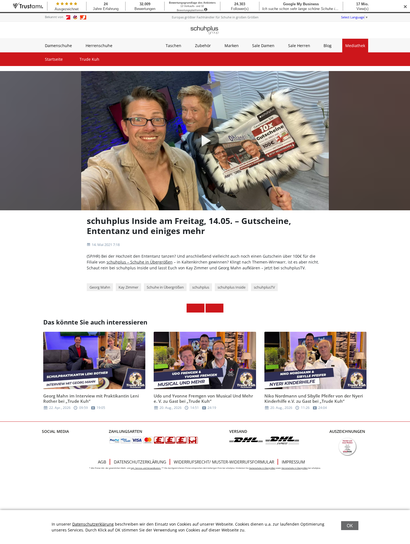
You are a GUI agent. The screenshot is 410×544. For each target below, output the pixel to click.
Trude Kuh (89, 59)
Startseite (54, 59)
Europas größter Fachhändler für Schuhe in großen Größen (215, 17)
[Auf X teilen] (200, 308)
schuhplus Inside (231, 287)
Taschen (173, 45)
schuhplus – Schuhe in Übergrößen (140, 262)
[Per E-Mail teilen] (218, 308)
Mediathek (355, 45)
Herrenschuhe (99, 45)
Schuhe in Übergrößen (165, 287)
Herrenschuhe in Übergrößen (294, 468)
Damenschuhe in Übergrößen (262, 468)
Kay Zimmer (128, 287)
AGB (102, 462)
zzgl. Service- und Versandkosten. (146, 468)
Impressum (293, 462)
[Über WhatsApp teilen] (210, 308)
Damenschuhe (58, 45)
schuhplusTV (264, 287)
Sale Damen (263, 45)
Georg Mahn (100, 287)
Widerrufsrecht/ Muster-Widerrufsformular (224, 462)
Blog (328, 45)
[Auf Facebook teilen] (191, 308)
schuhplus (200, 287)
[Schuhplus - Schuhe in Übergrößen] (205, 30)
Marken (232, 45)
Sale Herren (299, 45)
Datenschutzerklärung (140, 462)
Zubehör (203, 45)
